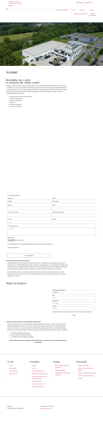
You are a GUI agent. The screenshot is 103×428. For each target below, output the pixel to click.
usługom (58, 269)
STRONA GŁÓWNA (62, 10)
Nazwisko (55, 300)
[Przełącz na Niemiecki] (88, 2)
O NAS (73, 10)
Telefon (54, 219)
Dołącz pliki (10, 237)
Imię (53, 295)
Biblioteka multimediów (80, 13)
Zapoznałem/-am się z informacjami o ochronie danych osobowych (73, 311)
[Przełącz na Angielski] (80, 2)
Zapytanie (10, 198)
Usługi (91, 10)
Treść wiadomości (12, 226)
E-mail (9, 219)
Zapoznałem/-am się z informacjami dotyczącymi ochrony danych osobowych (31, 244)
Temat (53, 198)
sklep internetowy (15, 326)
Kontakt (93, 13)
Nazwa (9, 205)
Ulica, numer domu (12, 212)
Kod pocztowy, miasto (58, 212)
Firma (54, 205)
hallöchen (94, 424)
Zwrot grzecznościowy (58, 290)
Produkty (82, 10)
